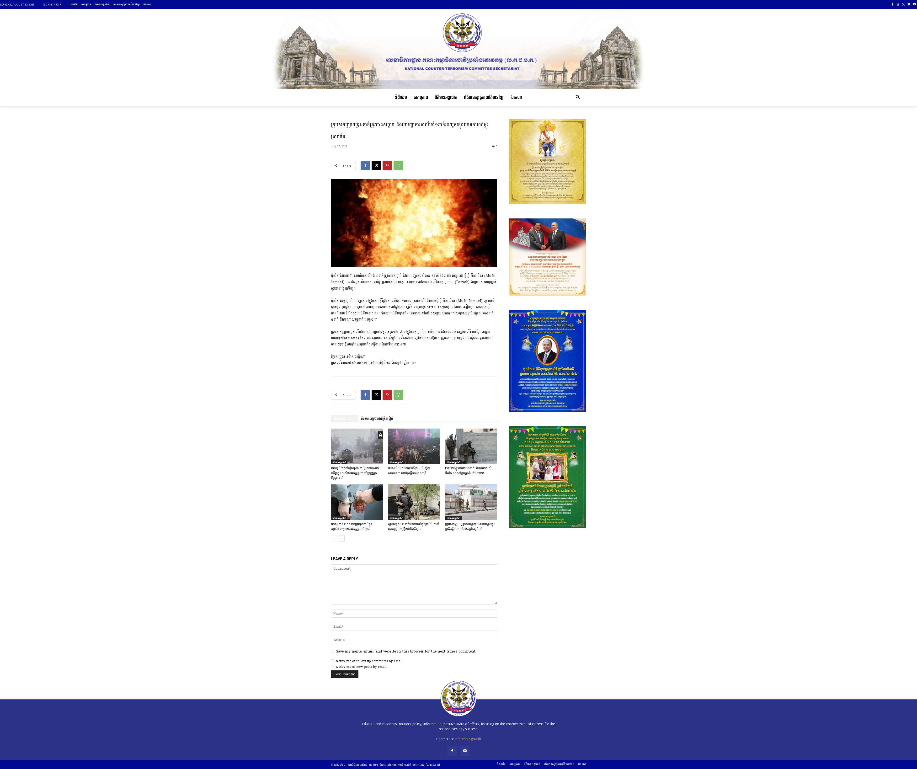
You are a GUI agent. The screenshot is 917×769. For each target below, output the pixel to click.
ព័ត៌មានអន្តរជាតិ (339, 462)
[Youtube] (914, 4)
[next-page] (342, 538)
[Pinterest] (387, 165)
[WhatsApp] (398, 165)
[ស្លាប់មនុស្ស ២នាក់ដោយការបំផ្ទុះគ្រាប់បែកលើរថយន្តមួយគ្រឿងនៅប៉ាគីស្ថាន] (414, 502)
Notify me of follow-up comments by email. (369, 661)
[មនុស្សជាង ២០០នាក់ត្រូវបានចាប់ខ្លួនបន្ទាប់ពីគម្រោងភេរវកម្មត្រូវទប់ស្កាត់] (357, 502)
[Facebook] (892, 4)
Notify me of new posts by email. (361, 667)
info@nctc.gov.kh (468, 739)
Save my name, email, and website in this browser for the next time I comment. (406, 651)
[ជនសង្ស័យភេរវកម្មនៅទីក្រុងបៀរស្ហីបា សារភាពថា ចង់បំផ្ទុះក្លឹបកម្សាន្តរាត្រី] (414, 446)
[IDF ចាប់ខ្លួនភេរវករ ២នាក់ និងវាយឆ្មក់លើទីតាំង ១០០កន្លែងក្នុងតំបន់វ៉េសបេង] (471, 446)
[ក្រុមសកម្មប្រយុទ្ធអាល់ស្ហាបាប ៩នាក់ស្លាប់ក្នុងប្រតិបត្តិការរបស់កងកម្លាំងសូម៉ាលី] (471, 502)
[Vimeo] (909, 4)
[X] (903, 4)
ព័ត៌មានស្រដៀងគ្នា (344, 419)
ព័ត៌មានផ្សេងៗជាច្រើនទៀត (377, 419)
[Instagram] (898, 4)
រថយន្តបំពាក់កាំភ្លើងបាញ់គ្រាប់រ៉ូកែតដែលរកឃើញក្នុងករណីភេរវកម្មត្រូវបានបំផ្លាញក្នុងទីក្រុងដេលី (355, 473)
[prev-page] (334, 538)
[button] (578, 98)
